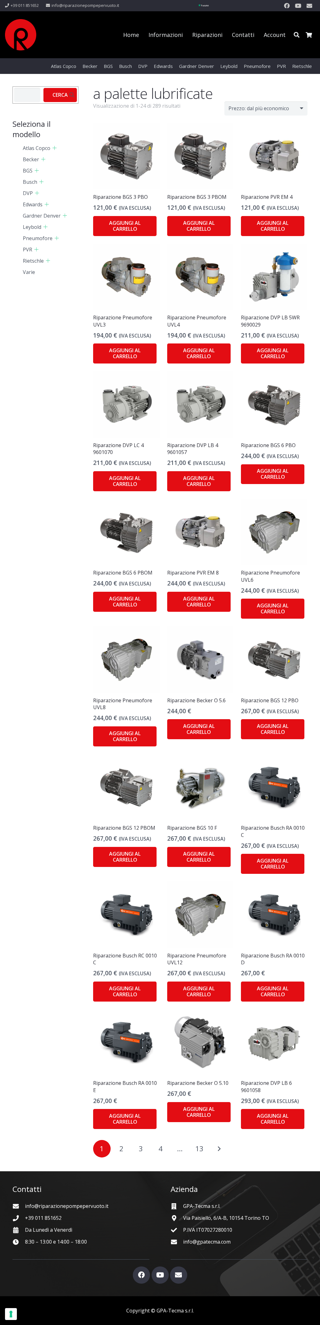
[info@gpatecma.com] (177, 1242)
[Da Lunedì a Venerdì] (18, 1230)
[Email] (309, 5)
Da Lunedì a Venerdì (48, 1229)
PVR (27, 249)
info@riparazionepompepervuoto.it (66, 1206)
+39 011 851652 (43, 1217)
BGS (27, 170)
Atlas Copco (36, 148)
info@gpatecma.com (207, 1241)
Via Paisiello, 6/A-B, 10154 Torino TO (226, 1217)
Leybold (32, 227)
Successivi (219, 1148)
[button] (296, 35)
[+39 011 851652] (18, 1218)
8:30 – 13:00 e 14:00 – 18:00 (56, 1241)
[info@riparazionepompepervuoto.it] (18, 1206)
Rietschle (33, 260)
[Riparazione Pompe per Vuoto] (20, 34)
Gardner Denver (42, 215)
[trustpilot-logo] (203, 6)
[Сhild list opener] (54, 148)
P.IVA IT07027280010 (207, 1229)
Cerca (60, 94)
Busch (30, 181)
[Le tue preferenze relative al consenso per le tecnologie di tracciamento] (11, 1314)
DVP (28, 193)
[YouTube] (298, 5)
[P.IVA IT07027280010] (177, 1230)
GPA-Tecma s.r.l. (201, 1206)
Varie (29, 272)
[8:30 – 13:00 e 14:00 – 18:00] (18, 1242)
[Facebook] (286, 5)
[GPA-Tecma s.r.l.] (177, 1206)
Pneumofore (37, 238)
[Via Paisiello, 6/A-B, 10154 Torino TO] (177, 1218)
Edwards (32, 204)
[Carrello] (308, 34)
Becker (31, 159)
